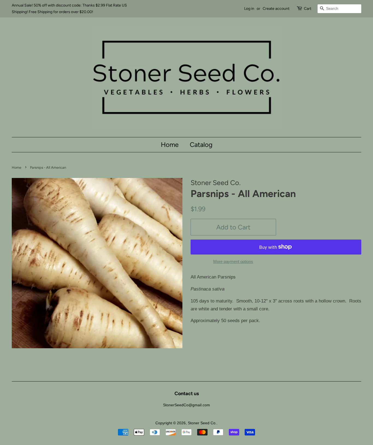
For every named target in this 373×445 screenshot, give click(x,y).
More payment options (233, 261)
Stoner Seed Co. (202, 423)
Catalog (201, 145)
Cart (307, 8)
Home (170, 145)
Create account (276, 8)
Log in (249, 8)
